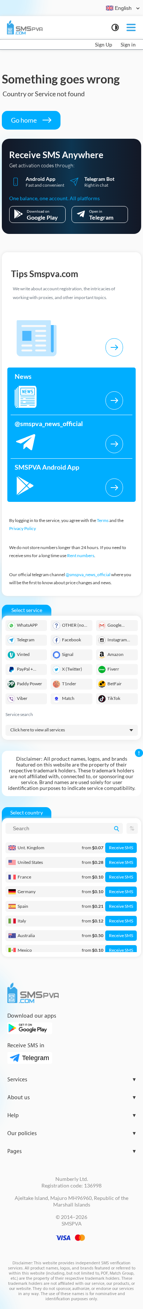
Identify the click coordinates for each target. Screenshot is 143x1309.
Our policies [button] (71, 1133)
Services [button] (71, 1080)
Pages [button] (71, 1151)
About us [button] (71, 1097)
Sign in (128, 44)
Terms (103, 520)
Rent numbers (80, 555)
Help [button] (71, 1115)
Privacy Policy (22, 528)
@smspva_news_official (88, 574)
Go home (24, 120)
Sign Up (103, 44)
